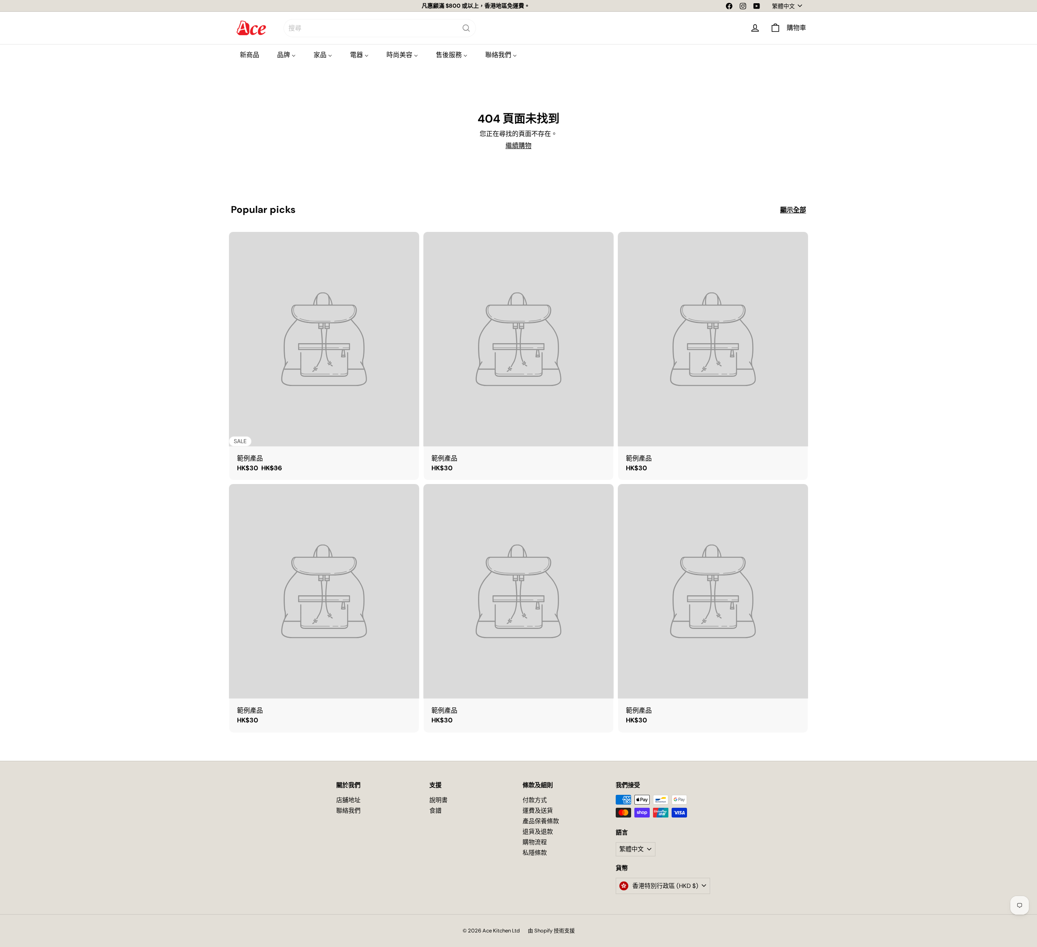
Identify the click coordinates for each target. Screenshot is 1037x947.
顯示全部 (793, 210)
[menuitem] (249, 55)
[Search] (466, 28)
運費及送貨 (538, 811)
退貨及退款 (538, 832)
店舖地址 (348, 800)
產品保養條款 (541, 821)
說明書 (438, 800)
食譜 (435, 811)
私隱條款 (535, 853)
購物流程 (535, 842)
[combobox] (380, 28)
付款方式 (535, 800)
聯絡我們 (348, 811)
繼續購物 (518, 145)
